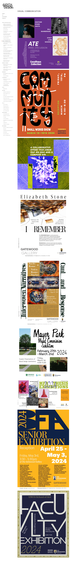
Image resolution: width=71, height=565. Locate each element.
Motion (3, 90)
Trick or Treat (6, 109)
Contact (4, 18)
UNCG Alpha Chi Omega (7, 101)
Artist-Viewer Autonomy (8, 127)
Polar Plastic (6, 133)
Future (4, 117)
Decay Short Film (6, 93)
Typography (4, 77)
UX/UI (3, 87)
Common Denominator (7, 130)
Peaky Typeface (6, 83)
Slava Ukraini (5, 118)
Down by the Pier (6, 115)
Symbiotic (5, 122)
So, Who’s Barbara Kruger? (8, 96)
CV (2, 15)
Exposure (5, 132)
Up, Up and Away (6, 110)
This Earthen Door (6, 39)
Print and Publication (6, 22)
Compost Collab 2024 (7, 47)
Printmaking (4, 112)
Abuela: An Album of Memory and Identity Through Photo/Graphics (8, 25)
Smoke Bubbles (6, 107)
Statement (4, 16)
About (3, 13)
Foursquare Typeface (7, 81)
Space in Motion (6, 98)
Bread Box (5, 88)
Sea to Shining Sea (6, 135)
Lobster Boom (6, 37)
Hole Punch (5, 104)
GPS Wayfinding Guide (7, 36)
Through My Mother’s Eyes (8, 99)
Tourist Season (6, 124)
